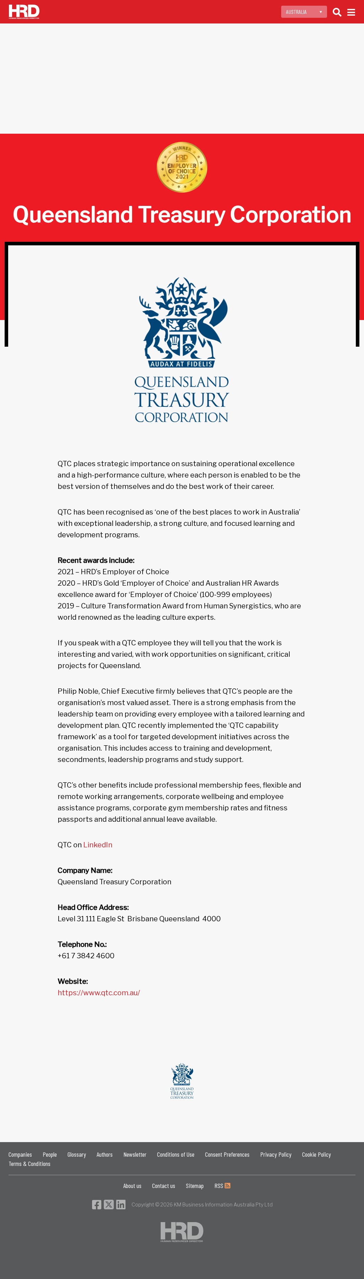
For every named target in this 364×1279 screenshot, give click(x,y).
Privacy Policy (275, 1154)
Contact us (163, 1185)
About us (132, 1185)
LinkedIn (97, 845)
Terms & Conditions (29, 1163)
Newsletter (134, 1154)
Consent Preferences (227, 1154)
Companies (20, 1154)
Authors (105, 1154)
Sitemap (195, 1185)
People (50, 1154)
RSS (219, 1185)
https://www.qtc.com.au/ (99, 992)
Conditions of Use (175, 1154)
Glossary (77, 1154)
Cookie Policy (316, 1154)
